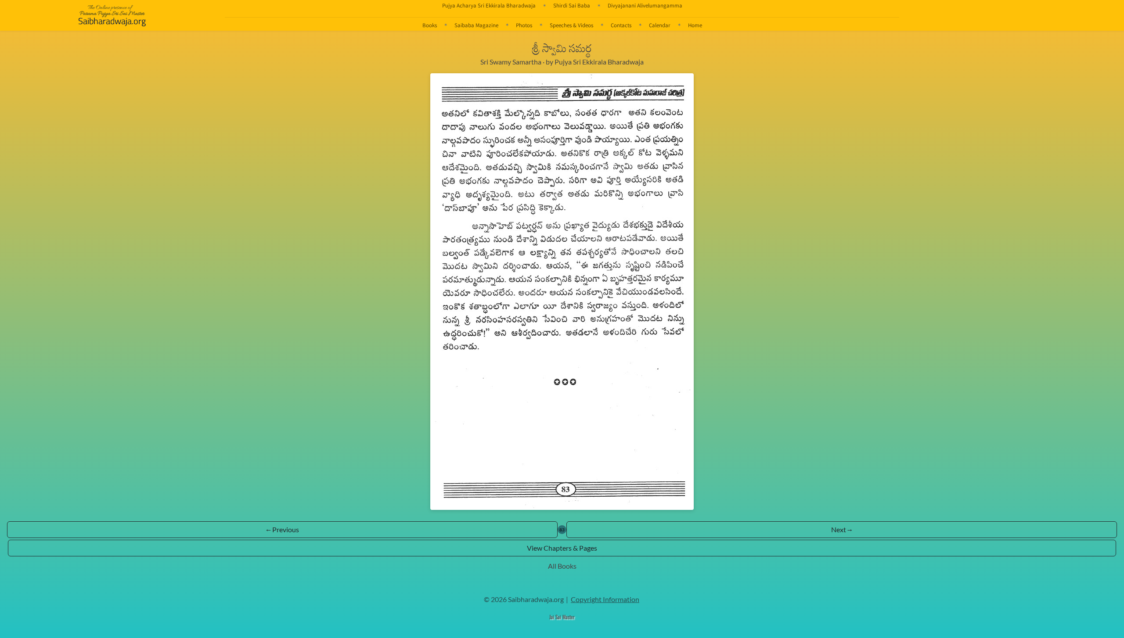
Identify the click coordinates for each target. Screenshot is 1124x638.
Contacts (621, 25)
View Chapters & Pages (562, 548)
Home (695, 25)
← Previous (282, 529)
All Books (562, 566)
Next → (841, 529)
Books (429, 25)
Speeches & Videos (571, 25)
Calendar (659, 25)
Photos (524, 25)
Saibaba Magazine (476, 25)
